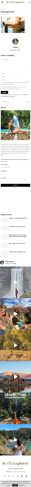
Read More (22, 485)
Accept (15, 485)
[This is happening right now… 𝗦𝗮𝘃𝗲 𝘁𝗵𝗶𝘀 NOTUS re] (15, 282)
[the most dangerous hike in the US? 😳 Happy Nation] (15, 314)
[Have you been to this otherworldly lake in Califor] (15, 377)
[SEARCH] (28, 101)
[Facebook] (5, 476)
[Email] (26, 476)
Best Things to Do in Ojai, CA (17, 243)
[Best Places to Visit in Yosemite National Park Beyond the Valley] (4, 236)
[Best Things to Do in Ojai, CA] (4, 245)
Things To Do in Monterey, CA (17, 251)
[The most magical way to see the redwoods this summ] (15, 408)
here (2, 154)
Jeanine (4, 14)
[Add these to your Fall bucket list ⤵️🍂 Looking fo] (15, 345)
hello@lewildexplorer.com (18, 471)
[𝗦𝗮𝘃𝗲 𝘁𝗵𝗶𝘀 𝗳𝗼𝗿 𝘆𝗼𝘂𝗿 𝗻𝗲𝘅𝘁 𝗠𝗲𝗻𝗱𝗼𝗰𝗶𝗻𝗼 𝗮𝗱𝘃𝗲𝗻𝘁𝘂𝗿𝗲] (15, 440)
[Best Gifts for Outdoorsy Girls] (4, 228)
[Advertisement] (13, 200)
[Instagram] (13, 476)
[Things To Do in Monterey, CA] (4, 253)
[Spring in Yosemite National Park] (4, 219)
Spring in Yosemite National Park (18, 218)
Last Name (3, 178)
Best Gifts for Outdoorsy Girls (17, 226)
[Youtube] (22, 476)
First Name (3, 171)
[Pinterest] (17, 476)
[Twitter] (9, 476)
